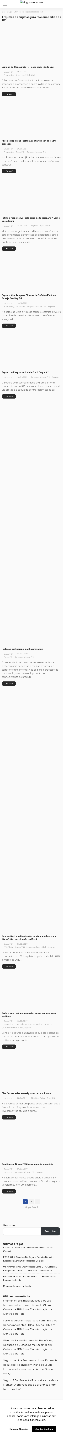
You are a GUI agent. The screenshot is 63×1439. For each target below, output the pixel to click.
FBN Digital (9, 930)
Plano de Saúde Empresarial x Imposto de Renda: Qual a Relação (28, 1369)
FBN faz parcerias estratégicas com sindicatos (26, 1093)
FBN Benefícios (36, 1005)
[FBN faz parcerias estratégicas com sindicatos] (31, 1071)
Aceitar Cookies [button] (44, 1429)
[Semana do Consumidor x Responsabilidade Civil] (31, 44)
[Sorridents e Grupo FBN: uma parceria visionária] (31, 1142)
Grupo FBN (8, 72)
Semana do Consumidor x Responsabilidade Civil (28, 67)
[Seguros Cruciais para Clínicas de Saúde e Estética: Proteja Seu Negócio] (31, 273)
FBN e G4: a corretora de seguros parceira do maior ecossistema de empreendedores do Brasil (28, 1259)
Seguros (7, 289)
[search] (58, 4)
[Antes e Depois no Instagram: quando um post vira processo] (31, 118)
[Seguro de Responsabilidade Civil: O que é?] (31, 350)
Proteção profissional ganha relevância (22, 649)
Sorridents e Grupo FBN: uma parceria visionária (27, 1164)
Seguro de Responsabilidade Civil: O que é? (25, 372)
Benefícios (8, 1005)
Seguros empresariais (14, 212)
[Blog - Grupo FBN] (31, 2)
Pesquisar (9, 1225)
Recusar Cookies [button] (19, 1429)
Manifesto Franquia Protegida (17, 1286)
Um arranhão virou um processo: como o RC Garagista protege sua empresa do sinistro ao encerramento (30, 1269)
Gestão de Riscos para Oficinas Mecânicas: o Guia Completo (27, 1249)
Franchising (9, 61)
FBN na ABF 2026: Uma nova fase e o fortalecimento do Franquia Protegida (31, 1278)
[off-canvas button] (5, 4)
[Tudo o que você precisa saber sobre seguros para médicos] (31, 991)
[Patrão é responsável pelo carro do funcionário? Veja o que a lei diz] (31, 195)
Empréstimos (21, 1005)
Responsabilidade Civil (28, 61)
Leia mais (9, 94)
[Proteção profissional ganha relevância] (31, 524)
